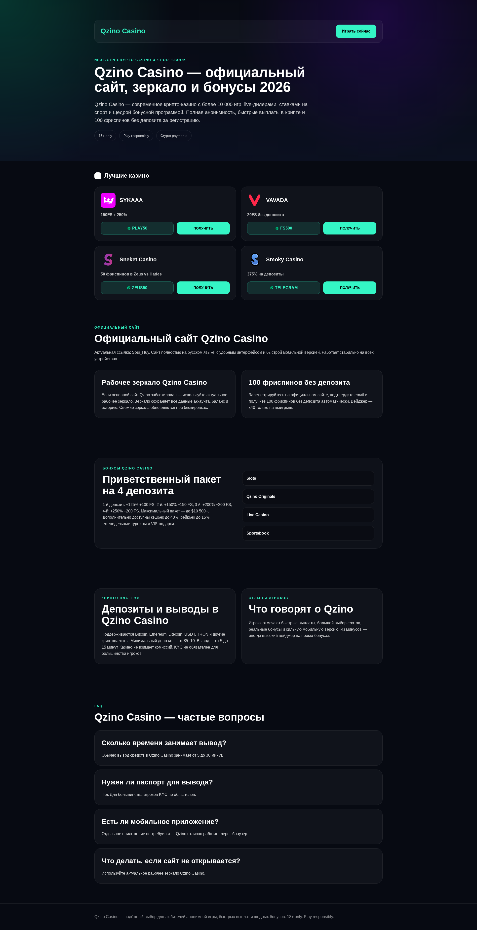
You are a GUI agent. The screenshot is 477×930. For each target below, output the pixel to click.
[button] (137, 228)
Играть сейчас (356, 31)
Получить (203, 228)
